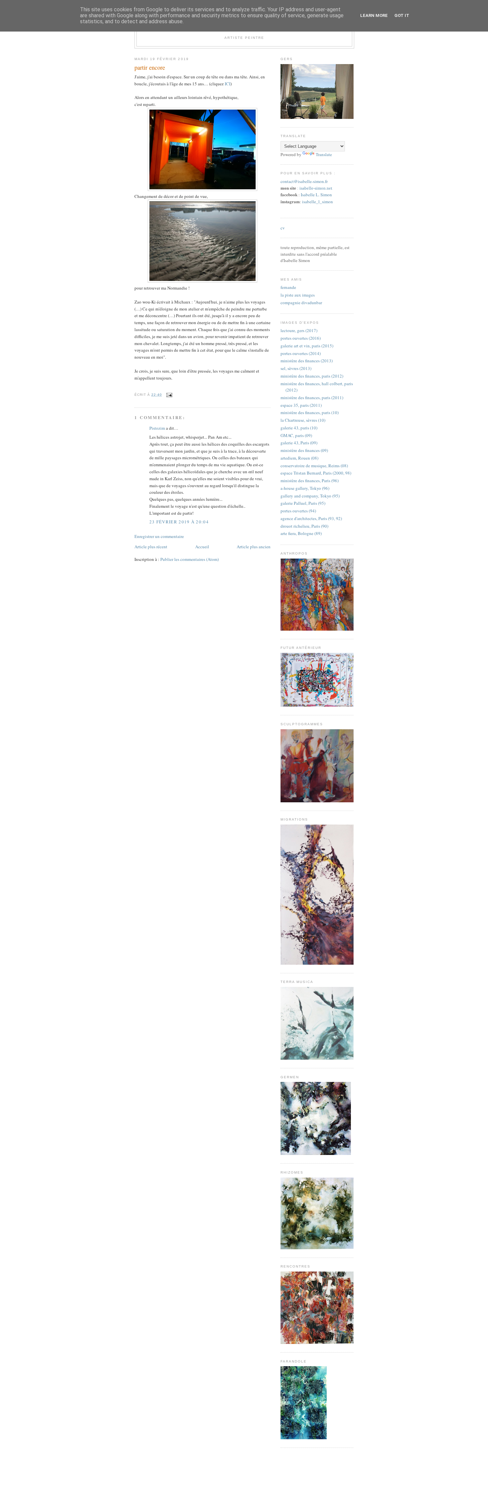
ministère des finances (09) (304, 450)
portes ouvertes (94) (298, 511)
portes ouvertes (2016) (301, 338)
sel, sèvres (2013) (296, 368)
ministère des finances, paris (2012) (312, 376)
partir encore (149, 67)
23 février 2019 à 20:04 (179, 522)
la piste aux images (298, 295)
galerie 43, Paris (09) (299, 443)
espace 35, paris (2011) (301, 405)
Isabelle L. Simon (316, 195)
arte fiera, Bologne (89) (301, 533)
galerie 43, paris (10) (299, 428)
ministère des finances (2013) (307, 361)
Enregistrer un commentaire (159, 536)
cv (283, 228)
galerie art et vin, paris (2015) (307, 346)
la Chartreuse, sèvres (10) (303, 420)
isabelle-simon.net (315, 188)
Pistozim (157, 428)
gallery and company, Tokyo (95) (310, 496)
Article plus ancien (254, 547)
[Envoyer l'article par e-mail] (168, 395)
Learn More (374, 15)
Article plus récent (150, 547)
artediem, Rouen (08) (299, 458)
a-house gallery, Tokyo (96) (305, 488)
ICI (227, 84)
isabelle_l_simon (317, 202)
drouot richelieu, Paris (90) (304, 526)
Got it (401, 15)
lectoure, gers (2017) (299, 330)
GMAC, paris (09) (296, 435)
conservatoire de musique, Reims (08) (314, 466)
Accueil (202, 547)
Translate (324, 154)
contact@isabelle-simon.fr (304, 181)
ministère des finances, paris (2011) (312, 397)
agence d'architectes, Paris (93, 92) (311, 518)
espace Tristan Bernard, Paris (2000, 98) (316, 473)
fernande (288, 287)
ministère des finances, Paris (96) (310, 481)
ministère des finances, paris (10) (310, 412)
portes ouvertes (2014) (301, 353)
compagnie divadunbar (301, 303)
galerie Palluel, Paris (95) (303, 503)
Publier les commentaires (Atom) (189, 559)
